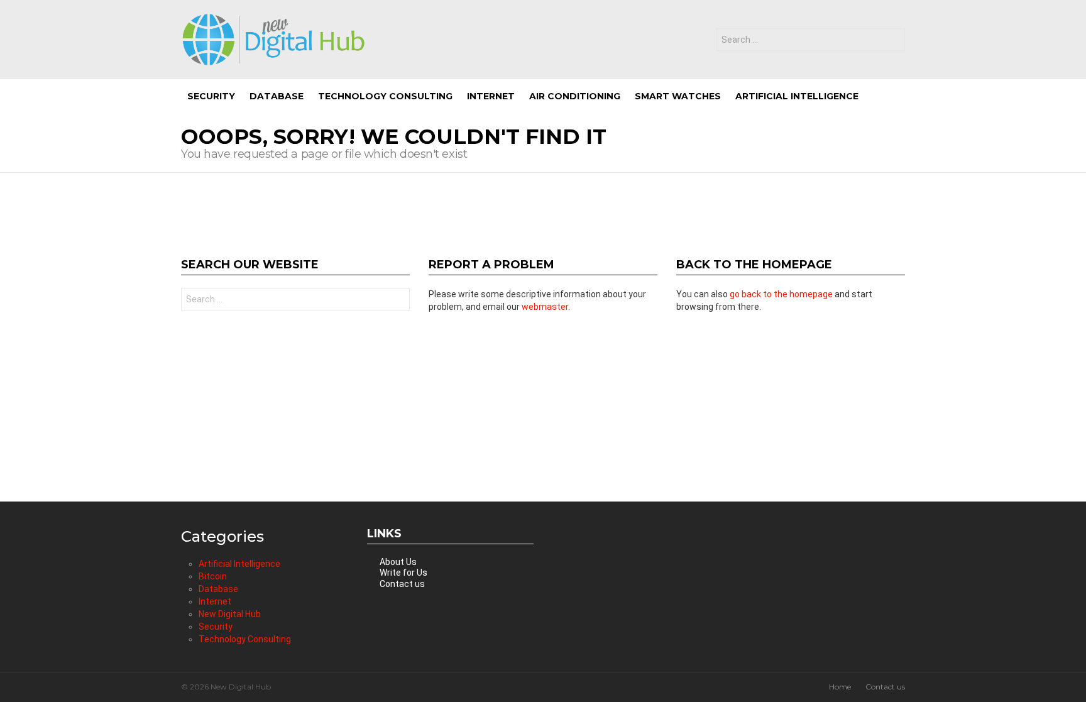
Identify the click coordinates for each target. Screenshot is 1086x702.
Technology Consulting (385, 96)
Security (211, 96)
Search (892, 41)
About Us (398, 562)
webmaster (545, 307)
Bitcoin (213, 576)
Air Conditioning (574, 96)
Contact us (402, 584)
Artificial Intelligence (796, 96)
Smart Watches (678, 96)
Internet (491, 96)
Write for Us (403, 573)
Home (840, 686)
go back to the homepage (781, 294)
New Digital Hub (230, 614)
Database (277, 96)
